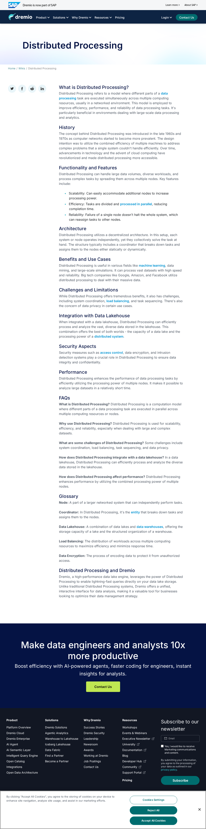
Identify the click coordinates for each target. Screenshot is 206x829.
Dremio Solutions (56, 727)
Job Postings (92, 761)
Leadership (91, 738)
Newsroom (91, 744)
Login (165, 17)
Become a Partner (57, 761)
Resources (102, 17)
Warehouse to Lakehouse (61, 738)
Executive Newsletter (136, 738)
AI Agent (12, 744)
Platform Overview (18, 727)
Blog (125, 755)
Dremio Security (94, 733)
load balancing (117, 301)
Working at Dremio (96, 755)
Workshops (129, 727)
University (128, 744)
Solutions (59, 17)
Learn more (172, 5)
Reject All (153, 810)
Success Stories (94, 727)
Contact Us (103, 687)
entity (135, 512)
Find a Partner (54, 755)
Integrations (14, 767)
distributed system (108, 336)
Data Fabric (52, 750)
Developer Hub (132, 761)
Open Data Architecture (22, 772)
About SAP (190, 5)
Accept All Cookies (153, 820)
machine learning (152, 265)
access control (111, 353)
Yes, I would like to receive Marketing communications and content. (180, 749)
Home (11, 68)
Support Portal (131, 772)
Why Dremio (80, 17)
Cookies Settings (153, 799)
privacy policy (169, 769)
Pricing (120, 17)
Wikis (22, 68)
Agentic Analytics (56, 733)
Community (129, 767)
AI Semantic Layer (18, 750)
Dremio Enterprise (18, 738)
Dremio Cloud (15, 733)
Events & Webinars (134, 733)
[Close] (199, 809)
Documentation (132, 750)
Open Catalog (15, 761)
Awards (89, 750)
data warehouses (150, 527)
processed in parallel (136, 204)
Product (41, 17)
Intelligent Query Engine (22, 755)
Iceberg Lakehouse (57, 744)
